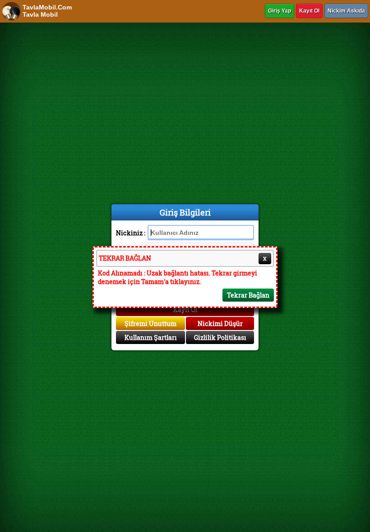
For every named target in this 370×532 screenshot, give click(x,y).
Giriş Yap (279, 11)
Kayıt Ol (309, 11)
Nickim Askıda (346, 11)
